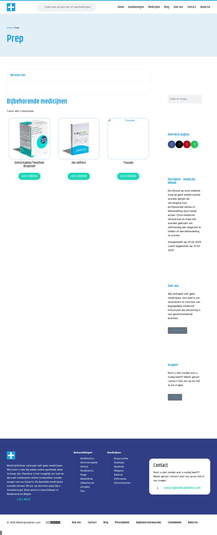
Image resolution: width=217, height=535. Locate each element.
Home (121, 7)
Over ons (178, 7)
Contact (191, 7)
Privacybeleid (122, 522)
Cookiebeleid (174, 522)
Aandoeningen (136, 7)
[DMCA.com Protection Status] (53, 523)
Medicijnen (154, 7)
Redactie (205, 7)
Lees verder (29, 176)
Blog (166, 7)
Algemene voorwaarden (148, 522)
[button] (146, 75)
